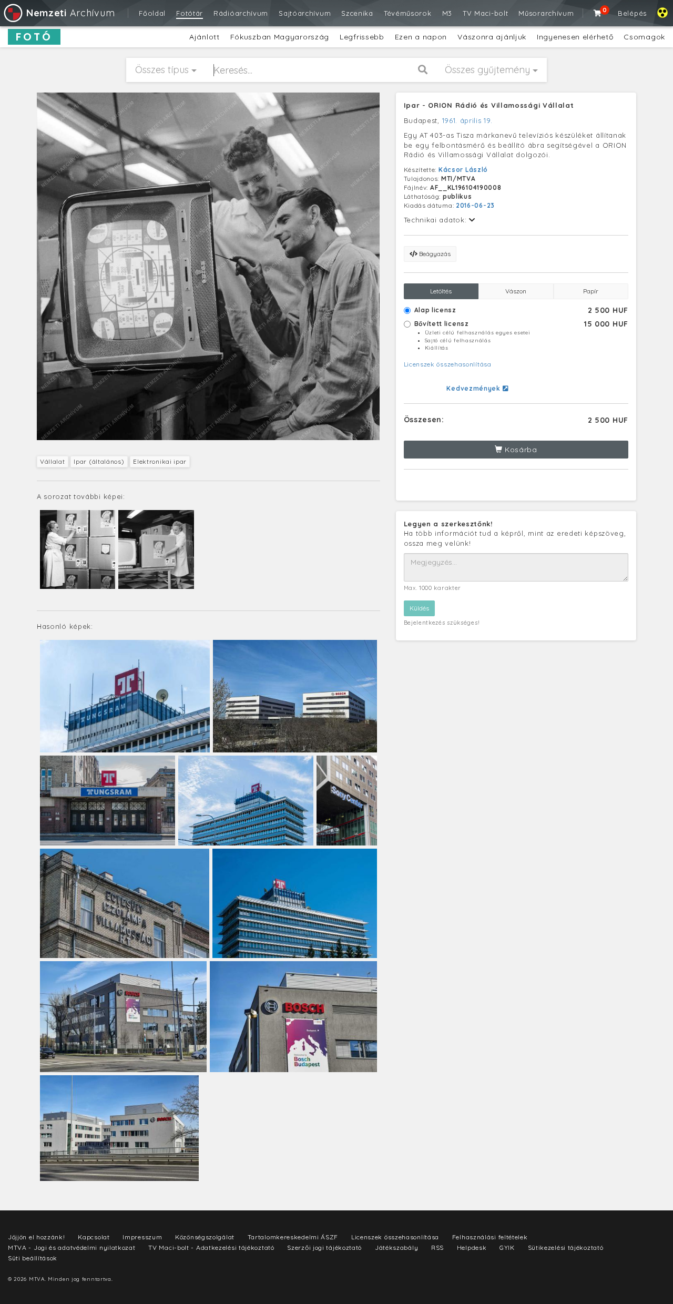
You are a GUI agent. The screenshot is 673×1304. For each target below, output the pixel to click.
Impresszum (142, 1237)
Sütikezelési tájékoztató (566, 1247)
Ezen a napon (421, 37)
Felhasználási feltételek (490, 1237)
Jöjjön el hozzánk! (36, 1237)
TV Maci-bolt (485, 13)
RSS (437, 1247)
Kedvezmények (474, 388)
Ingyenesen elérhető (575, 37)
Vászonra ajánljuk (491, 37)
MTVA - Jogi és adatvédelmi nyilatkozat (72, 1247)
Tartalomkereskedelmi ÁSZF (293, 1237)
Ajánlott (204, 37)
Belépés (632, 13)
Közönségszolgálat (204, 1237)
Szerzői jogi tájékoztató (324, 1247)
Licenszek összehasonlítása (448, 364)
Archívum (70, 13)
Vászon (515, 291)
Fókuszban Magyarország (279, 37)
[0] (598, 13)
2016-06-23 (475, 205)
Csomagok (644, 37)
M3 (447, 13)
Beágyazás (434, 254)
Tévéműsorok (408, 13)
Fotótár (189, 13)
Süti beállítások (32, 1258)
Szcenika (357, 13)
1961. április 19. (467, 120)
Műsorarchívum (546, 13)
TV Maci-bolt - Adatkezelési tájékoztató (211, 1247)
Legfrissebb (362, 37)
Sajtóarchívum (305, 13)
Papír (590, 291)
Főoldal (152, 13)
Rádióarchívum (240, 13)
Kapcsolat (93, 1237)
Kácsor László (463, 170)
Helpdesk (472, 1247)
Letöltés (441, 291)
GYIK (507, 1247)
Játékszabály (396, 1247)
